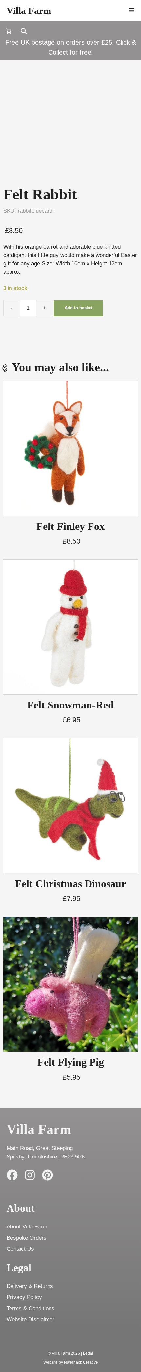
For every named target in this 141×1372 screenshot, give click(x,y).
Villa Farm (29, 10)
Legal (88, 1353)
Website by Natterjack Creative (70, 1362)
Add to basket (78, 307)
